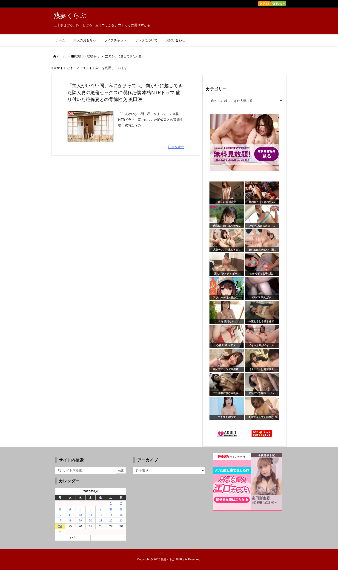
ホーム (61, 56)
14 (100, 514)
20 (90, 520)
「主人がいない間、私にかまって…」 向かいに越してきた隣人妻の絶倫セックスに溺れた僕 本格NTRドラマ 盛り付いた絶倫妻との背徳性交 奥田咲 (125, 92)
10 (60, 514)
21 (100, 520)
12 (80, 514)
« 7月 (72, 537)
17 (59, 520)
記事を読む (176, 147)
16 (121, 514)
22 (110, 520)
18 (70, 520)
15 (110, 514)
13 (90, 514)
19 (80, 520)
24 (60, 526)
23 (121, 520)
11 (70, 514)
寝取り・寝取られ (87, 56)
